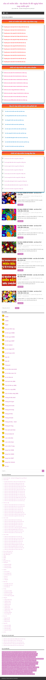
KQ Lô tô (5, 616)
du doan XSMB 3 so (21, 657)
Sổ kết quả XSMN (10, 337)
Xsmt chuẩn (5, 517)
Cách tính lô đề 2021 (6, 653)
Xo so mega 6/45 (9, 349)
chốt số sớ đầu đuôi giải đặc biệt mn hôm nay (13, 546)
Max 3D (7, 357)
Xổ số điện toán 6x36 (11, 369)
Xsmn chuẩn (5, 534)
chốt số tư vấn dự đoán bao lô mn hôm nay (13, 536)
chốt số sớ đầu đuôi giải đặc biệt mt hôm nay (13, 529)
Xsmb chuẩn (5, 479)
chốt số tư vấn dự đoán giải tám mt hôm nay (13, 524)
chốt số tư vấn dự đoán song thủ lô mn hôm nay (14, 547)
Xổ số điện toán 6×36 (8, 583)
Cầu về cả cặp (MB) (10, 389)
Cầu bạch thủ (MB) (10, 381)
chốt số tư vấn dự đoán (17, 652)
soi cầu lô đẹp (27, 670)
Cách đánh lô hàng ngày (17, 653)
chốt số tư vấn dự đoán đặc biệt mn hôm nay (13, 539)
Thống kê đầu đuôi (10, 397)
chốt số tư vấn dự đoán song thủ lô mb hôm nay (14, 515)
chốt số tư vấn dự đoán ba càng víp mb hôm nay (14, 483)
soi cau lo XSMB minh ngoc (7, 667)
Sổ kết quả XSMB (9, 333)
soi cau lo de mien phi (33, 663)
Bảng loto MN (7, 621)
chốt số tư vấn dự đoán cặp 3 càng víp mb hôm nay (14, 489)
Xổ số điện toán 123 (10, 373)
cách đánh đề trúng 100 (23, 655)
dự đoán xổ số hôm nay (7, 660)
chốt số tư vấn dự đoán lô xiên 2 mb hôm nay (13, 507)
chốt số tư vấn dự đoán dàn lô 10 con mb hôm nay (14, 499)
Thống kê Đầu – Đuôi (11, 422)
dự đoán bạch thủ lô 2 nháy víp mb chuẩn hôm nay (14, 481)
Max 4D (7, 361)
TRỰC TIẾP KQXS (6, 554)
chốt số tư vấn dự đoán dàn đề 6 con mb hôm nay (14, 492)
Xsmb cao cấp (6, 502)
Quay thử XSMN (9, 454)
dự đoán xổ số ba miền (6, 658)
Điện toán (5, 581)
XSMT (6, 325)
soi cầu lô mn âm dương (7, 670)
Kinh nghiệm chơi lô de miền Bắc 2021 (9, 662)
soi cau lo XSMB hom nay (30, 665)
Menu (7, 13)
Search (17, 308)
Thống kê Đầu (9, 414)
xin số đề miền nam (30, 674)
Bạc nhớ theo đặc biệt (6, 652)
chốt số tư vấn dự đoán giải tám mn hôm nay (13, 541)
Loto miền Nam (9, 442)
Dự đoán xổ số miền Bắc (18, 660)
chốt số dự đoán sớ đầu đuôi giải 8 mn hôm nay (14, 544)
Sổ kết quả (5, 562)
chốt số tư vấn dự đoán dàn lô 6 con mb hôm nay (14, 506)
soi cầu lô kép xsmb (32, 669)
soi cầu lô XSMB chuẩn (18, 670)
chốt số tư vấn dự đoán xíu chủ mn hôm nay (13, 549)
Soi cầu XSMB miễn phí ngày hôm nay (9, 674)
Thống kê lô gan (9, 401)
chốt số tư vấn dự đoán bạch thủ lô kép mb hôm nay (15, 486)
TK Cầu (4, 588)
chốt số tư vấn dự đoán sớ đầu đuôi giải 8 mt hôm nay (15, 527)
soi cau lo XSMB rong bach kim (20, 667)
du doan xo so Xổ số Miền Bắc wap (9, 657)
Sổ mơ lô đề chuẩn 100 (8, 551)
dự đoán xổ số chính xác (29, 658)
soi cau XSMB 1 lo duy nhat (33, 667)
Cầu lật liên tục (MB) (10, 385)
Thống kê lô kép (9, 409)
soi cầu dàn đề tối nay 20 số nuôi (9, 669)
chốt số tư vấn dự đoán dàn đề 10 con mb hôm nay (14, 496)
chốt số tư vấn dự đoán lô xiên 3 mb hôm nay (13, 509)
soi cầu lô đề (33, 670)
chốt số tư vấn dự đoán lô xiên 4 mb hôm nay (13, 511)
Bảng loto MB (7, 618)
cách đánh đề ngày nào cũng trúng (9, 655)
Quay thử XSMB (9, 450)
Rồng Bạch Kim (25, 663)
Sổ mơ (7, 466)
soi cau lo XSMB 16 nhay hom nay (17, 665)
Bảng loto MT (7, 619)
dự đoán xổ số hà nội (39, 658)
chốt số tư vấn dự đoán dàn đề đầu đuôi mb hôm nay (15, 497)
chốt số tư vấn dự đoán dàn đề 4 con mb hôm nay (14, 491)
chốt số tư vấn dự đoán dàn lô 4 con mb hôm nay (14, 500)
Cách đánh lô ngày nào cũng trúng (30, 653)
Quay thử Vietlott (10, 462)
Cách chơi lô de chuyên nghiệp (29, 652)
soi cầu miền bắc (19, 672)
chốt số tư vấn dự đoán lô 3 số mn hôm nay (13, 543)
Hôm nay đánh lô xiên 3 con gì (30, 660)
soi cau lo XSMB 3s (6, 665)
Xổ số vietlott (7, 571)
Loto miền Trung (9, 446)
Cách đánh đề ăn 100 (33, 655)
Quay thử (5, 623)
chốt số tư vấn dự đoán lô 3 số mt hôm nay (13, 526)
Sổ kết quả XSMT (9, 341)
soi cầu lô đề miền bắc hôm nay (8, 672)
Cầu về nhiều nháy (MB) (11, 393)
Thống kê (7, 365)
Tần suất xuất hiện (10, 430)
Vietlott (4, 569)
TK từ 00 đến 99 (9, 434)
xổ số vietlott (9, 345)
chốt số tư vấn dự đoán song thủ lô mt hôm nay (14, 531)
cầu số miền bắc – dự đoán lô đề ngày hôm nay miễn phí (23, 4)
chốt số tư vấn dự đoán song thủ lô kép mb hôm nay (15, 514)
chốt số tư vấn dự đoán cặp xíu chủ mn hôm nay (14, 538)
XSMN (6, 321)
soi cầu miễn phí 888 (28, 672)
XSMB (6, 316)
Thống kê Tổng (9, 426)
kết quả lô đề (21, 662)
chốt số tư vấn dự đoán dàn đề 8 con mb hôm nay (14, 494)
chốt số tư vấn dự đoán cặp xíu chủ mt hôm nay (14, 521)
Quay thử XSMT (9, 458)
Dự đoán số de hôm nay (30, 657)
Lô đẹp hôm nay (28, 662)
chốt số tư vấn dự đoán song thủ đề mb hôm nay (14, 512)
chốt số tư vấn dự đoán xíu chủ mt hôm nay (13, 532)
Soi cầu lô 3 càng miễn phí (22, 669)
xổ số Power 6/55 (10, 353)
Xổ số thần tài (9, 377)
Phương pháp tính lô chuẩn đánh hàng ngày (11, 663)
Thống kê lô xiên (9, 405)
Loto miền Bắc (9, 438)
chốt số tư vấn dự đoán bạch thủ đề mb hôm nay (14, 484)
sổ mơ (4, 632)
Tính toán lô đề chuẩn (7, 553)
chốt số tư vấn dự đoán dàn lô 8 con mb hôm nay (14, 504)
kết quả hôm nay (10, 329)
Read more (20, 204)
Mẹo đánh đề (35, 662)
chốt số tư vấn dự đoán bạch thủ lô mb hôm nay (14, 488)
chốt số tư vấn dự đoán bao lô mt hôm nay (13, 519)
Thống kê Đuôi (9, 418)
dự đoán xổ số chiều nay (17, 658)
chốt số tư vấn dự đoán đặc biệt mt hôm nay (13, 523)
